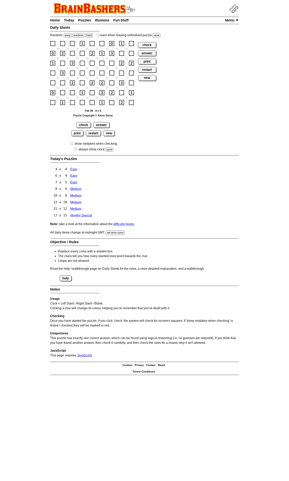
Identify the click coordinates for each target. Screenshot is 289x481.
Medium (75, 188)
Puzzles (84, 20)
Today (69, 20)
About (161, 365)
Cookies (127, 365)
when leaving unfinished (129, 35)
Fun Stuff (121, 20)
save (156, 35)
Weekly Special (81, 215)
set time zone (115, 232)
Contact (150, 365)
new (109, 133)
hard (89, 35)
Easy (73, 169)
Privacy (139, 365)
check (83, 125)
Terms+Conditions (144, 371)
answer (101, 125)
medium (78, 35)
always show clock (91, 149)
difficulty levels (123, 224)
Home (55, 20)
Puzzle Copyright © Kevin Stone (93, 115)
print (77, 133)
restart (93, 133)
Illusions (102, 20)
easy (68, 35)
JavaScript (84, 355)
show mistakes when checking (96, 143)
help (65, 278)
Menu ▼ (232, 20)
